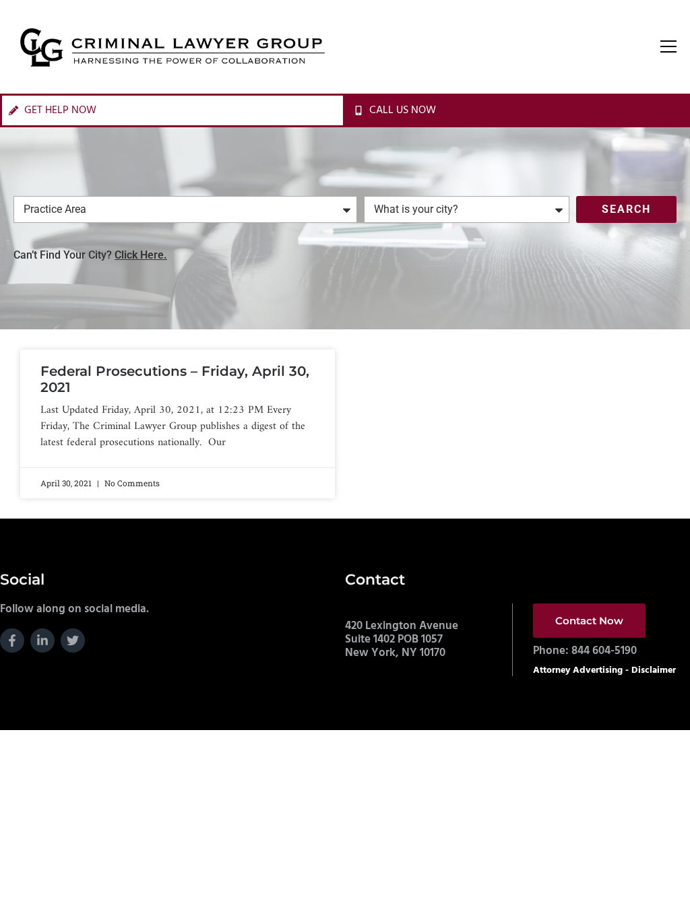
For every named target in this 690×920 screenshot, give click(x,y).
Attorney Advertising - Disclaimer (604, 670)
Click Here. (141, 255)
